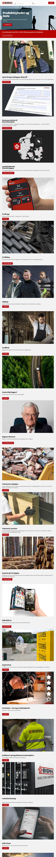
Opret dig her (6, 82)
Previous (1, 18)
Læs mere (5, 218)
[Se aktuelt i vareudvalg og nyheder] (28, 688)
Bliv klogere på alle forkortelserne (13, 26)
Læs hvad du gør (7, 128)
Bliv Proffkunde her (7, 35)
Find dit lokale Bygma (8, 173)
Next (55, 18)
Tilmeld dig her (6, 626)
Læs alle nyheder (7, 579)
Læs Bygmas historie (8, 443)
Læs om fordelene (7, 263)
